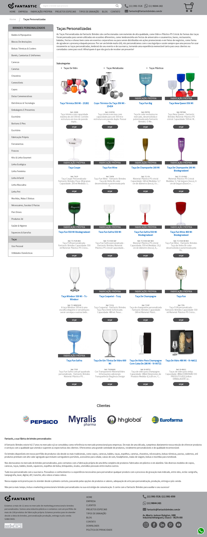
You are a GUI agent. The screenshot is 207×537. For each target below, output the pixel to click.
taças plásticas (156, 68)
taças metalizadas (115, 68)
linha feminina (18, 171)
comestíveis (17, 82)
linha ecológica (18, 164)
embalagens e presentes (23, 109)
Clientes (91, 505)
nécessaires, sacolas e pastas (25, 205)
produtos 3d (17, 218)
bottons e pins (18, 123)
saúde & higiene (19, 225)
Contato (115, 11)
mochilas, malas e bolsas (22, 198)
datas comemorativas (21, 96)
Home (12, 11)
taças (14, 239)
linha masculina (18, 184)
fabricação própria (20, 137)
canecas (15, 62)
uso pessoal (17, 246)
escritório (15, 116)
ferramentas (17, 144)
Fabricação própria (41, 11)
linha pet (15, 191)
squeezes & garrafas (21, 232)
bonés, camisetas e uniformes (26, 55)
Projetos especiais (65, 11)
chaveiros (16, 75)
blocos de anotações (21, 41)
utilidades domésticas (22, 253)
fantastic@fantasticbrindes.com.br (163, 509)
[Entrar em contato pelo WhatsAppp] (201, 533)
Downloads (92, 525)
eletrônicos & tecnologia (23, 103)
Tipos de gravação (89, 11)
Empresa (23, 11)
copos (14, 89)
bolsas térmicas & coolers (23, 48)
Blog (105, 11)
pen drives (16, 212)
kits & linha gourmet (21, 157)
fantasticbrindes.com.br (145, 11)
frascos (15, 150)
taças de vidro (71, 68)
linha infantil (17, 178)
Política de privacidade (99, 529)
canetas (15, 69)
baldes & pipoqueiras (21, 34)
